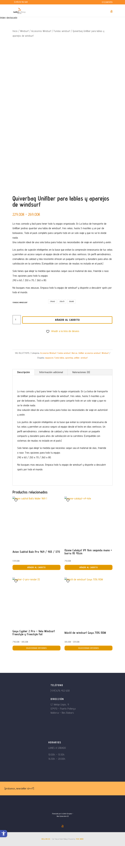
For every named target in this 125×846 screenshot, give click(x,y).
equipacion (49, 358)
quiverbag (69, 358)
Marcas (74, 353)
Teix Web (80, 839)
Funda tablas (59, 358)
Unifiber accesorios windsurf (89, 353)
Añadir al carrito (67, 319)
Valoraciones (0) (81, 372)
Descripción (23, 372)
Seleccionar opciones (36, 648)
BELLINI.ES (46, 839)
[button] (3, 833)
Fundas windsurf (62, 31)
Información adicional (51, 372)
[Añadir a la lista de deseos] (16, 500)
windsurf (84, 358)
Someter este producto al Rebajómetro (64, 336)
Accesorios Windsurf (41, 31)
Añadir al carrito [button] (36, 567)
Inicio (15, 31)
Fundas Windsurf (20, 302)
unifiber (77, 358)
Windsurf (24, 31)
